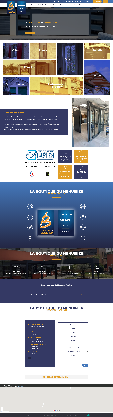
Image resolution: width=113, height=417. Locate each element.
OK (88, 415)
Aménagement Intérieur (73, 4)
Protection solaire (46, 4)
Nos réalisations (97, 1)
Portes (36, 4)
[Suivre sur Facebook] (29, 358)
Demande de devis (30, 32)
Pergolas (52, 4)
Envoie (85, 365)
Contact (80, 4)
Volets (39, 4)
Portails (57, 4)
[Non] (111, 415)
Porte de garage (63, 4)
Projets (105, 1)
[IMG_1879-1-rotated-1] (90, 146)
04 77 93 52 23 (85, 1)
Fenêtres (31, 4)
